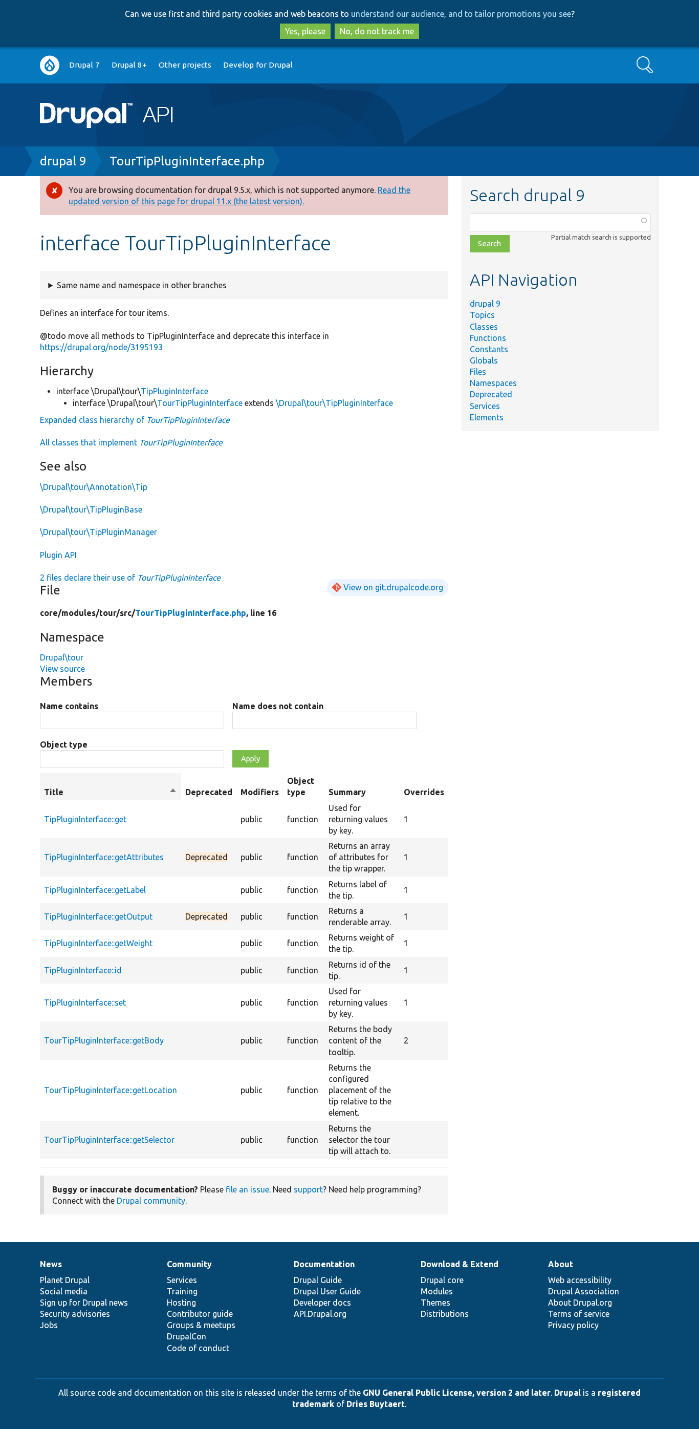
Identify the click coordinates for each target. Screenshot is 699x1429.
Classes (484, 326)
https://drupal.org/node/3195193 (101, 347)
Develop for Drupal (258, 64)
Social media (64, 1291)
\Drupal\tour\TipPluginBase (91, 509)
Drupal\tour (61, 657)
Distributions (445, 1313)
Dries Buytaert (375, 1404)
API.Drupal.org (320, 1313)
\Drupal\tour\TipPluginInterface (334, 403)
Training (182, 1291)
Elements (487, 417)
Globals (484, 360)
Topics (482, 314)
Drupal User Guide (327, 1291)
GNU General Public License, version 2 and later (457, 1392)
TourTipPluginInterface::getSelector (109, 1139)
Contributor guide (200, 1313)
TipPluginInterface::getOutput (98, 916)
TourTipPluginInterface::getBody (104, 1040)
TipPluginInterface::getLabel (95, 889)
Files (478, 371)
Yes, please (305, 31)
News (51, 1264)
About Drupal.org (580, 1302)
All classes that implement (131, 442)
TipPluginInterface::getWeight (98, 943)
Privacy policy (573, 1325)
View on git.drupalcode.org (393, 587)
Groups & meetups (201, 1325)
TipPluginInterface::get (85, 819)
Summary (347, 792)
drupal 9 (63, 161)
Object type (64, 744)
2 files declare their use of (130, 577)
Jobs (49, 1325)
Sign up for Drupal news (84, 1302)
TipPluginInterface (174, 391)
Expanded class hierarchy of (135, 419)
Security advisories (75, 1313)
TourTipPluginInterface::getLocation (110, 1090)
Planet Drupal (65, 1280)
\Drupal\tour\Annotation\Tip (93, 487)
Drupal (567, 1392)
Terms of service (578, 1313)
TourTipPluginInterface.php (187, 161)
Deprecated (491, 394)
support (308, 1189)
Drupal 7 (84, 64)
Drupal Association (583, 1291)
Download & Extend (459, 1264)
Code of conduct (198, 1348)
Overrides (424, 792)
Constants (489, 349)
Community (189, 1264)
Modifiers (260, 792)
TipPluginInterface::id (83, 970)
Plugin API (58, 555)
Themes (435, 1302)
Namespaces (493, 383)
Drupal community (151, 1200)
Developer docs (322, 1302)
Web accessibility (579, 1280)
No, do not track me (377, 31)
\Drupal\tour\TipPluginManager (98, 532)
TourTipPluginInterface (200, 403)
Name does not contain (277, 706)
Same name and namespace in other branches (142, 285)
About (560, 1264)
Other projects (185, 64)
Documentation (324, 1264)
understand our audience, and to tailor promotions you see (461, 13)
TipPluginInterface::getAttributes (104, 857)
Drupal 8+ (129, 64)
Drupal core (442, 1280)
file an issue (247, 1189)
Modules (437, 1291)
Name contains (69, 706)
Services (485, 406)
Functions (488, 338)
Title (110, 792)
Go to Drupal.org (49, 65)
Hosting (181, 1302)
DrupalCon (186, 1336)
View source (62, 668)
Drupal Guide (318, 1280)
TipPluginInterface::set (85, 1002)
